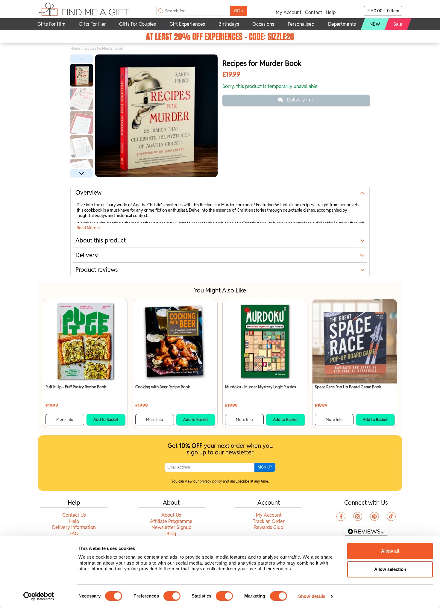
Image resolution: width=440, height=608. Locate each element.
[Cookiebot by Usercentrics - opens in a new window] (39, 596)
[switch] (171, 596)
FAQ (74, 533)
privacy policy (211, 481)
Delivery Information (74, 527)
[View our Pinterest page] (374, 516)
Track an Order (269, 521)
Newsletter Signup (171, 527)
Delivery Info (300, 100)
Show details (311, 596)
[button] (81, 58)
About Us (171, 515)
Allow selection (390, 569)
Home (75, 48)
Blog (171, 533)
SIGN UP (265, 467)
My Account (288, 12)
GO (238, 10)
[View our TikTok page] (391, 516)
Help (331, 12)
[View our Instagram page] (357, 516)
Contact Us (74, 515)
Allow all (390, 551)
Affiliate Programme (171, 521)
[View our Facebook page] (340, 516)
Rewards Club (268, 527)
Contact (313, 12)
